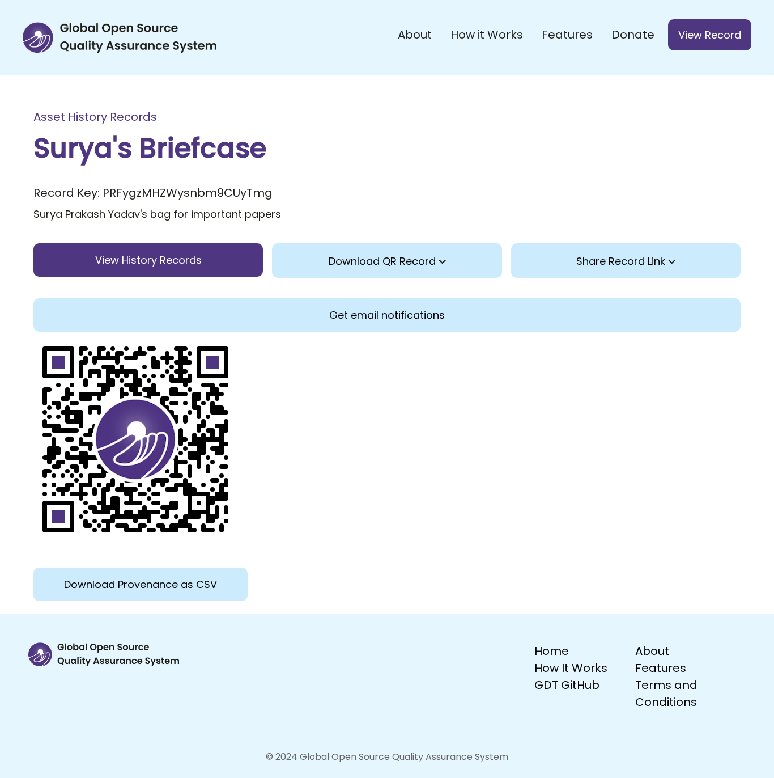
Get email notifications (387, 315)
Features (567, 35)
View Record (709, 35)
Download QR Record (384, 261)
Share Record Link (622, 261)
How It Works (570, 668)
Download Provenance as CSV (140, 584)
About (415, 35)
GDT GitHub (566, 685)
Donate (632, 35)
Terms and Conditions (666, 693)
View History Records (148, 260)
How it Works (486, 35)
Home (551, 651)
